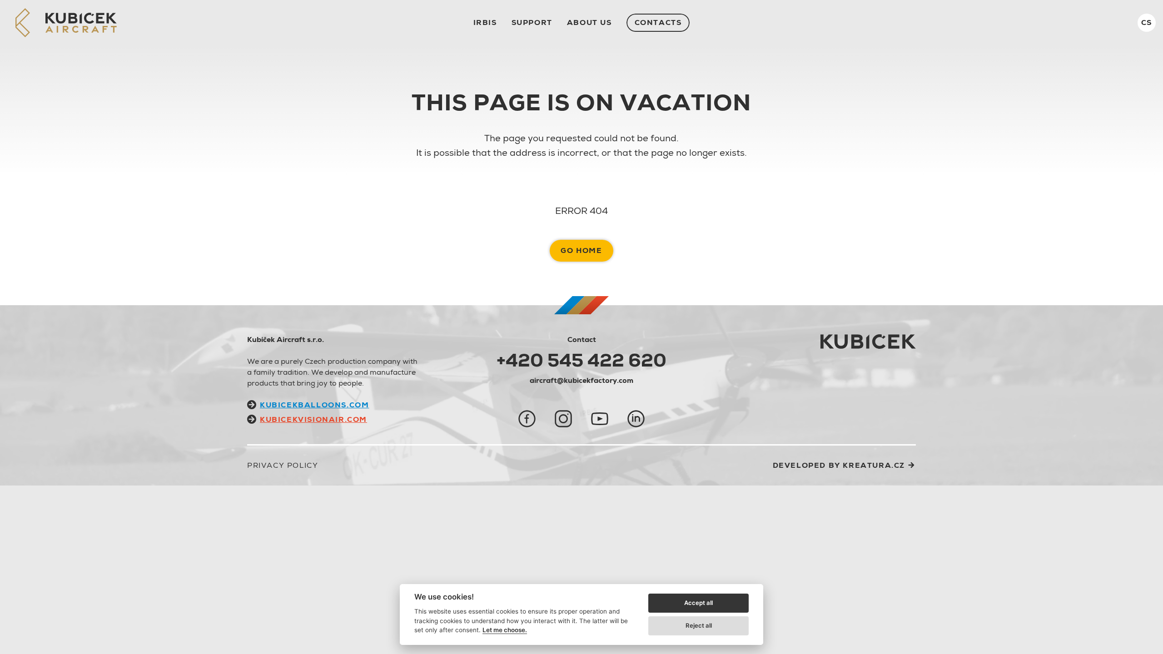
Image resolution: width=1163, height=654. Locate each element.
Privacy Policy (282, 465)
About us (589, 22)
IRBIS (485, 22)
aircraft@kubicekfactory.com (581, 380)
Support (532, 22)
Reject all (699, 625)
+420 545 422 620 (581, 360)
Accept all (698, 602)
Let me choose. (504, 630)
